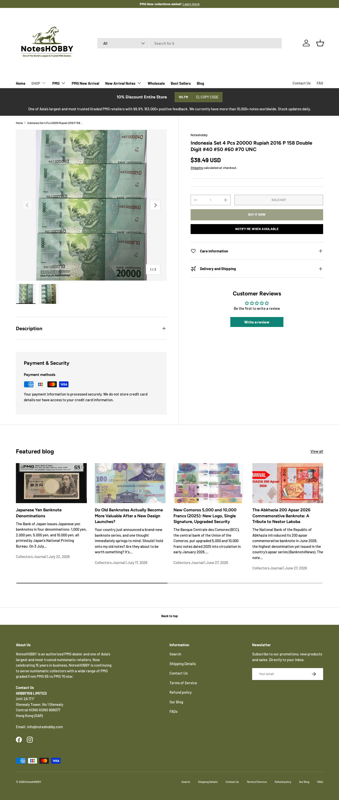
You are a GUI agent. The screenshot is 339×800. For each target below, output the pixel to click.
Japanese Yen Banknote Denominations (39, 512)
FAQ (320, 83)
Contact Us (302, 83)
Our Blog (176, 702)
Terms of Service (183, 682)
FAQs (173, 711)
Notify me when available (257, 229)
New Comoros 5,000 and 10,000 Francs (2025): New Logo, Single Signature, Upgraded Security (205, 515)
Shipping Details (183, 663)
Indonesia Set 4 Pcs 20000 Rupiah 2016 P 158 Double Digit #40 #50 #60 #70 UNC (55, 122)
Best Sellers (181, 83)
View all (316, 451)
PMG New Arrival (85, 83)
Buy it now (257, 215)
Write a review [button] (257, 322)
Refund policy (181, 692)
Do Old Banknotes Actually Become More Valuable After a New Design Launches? (129, 515)
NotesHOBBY (33, 781)
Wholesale (156, 83)
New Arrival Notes (120, 83)
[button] (320, 43)
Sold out (278, 200)
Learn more (185, 4)
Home (20, 83)
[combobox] (189, 43)
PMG (56, 83)
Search (175, 654)
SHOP (35, 83)
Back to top (169, 616)
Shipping (197, 168)
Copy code (209, 97)
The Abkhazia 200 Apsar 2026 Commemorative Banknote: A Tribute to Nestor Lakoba (281, 515)
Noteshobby (199, 135)
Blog (200, 83)
